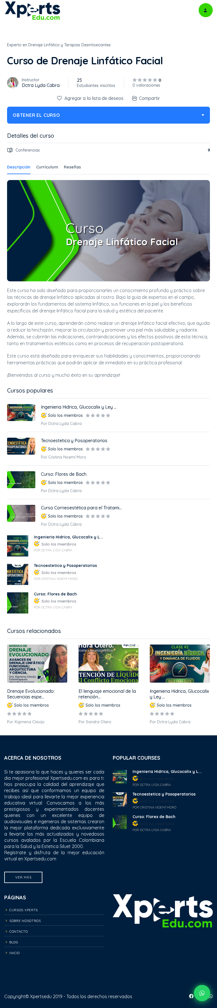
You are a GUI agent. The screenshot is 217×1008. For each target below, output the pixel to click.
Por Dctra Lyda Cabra (170, 721)
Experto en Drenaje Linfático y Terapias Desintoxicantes (59, 44)
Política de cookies (163, 957)
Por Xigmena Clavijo (26, 721)
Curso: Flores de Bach (63, 474)
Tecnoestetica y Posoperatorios (74, 440)
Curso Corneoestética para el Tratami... (81, 507)
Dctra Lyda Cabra (41, 85)
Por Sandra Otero (95, 721)
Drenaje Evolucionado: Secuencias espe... (31, 694)
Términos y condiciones (162, 939)
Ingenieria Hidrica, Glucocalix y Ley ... (179, 694)
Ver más (23, 877)
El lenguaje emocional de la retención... (107, 694)
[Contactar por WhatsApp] (202, 993)
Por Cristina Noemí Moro (63, 457)
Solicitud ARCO (162, 966)
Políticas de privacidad (162, 948)
